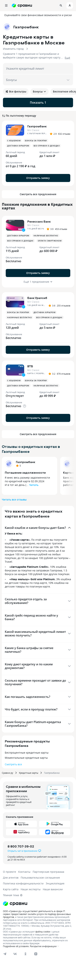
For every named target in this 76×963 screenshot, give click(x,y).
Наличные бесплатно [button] (46, 235)
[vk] (15, 954)
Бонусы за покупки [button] (36, 140)
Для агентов (10, 877)
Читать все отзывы (14, 499)
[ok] (25, 954)
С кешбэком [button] (13, 140)
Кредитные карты (28, 772)
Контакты (24, 871)
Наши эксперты (31, 889)
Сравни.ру (7, 772)
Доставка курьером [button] (18, 145)
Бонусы (38, 91)
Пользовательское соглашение (40, 877)
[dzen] (36, 954)
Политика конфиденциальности (23, 883)
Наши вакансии (53, 889)
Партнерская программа (48, 871)
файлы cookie (42, 931)
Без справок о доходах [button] (47, 145)
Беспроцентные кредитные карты (27, 752)
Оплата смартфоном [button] (50, 240)
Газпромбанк (25, 462)
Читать (33, 485)
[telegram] (5, 954)
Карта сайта (10, 889)
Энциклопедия (55, 883)
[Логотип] (15, 903)
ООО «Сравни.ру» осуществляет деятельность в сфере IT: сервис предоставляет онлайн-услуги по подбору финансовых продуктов (37, 914)
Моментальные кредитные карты (26, 757)
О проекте (9, 871)
